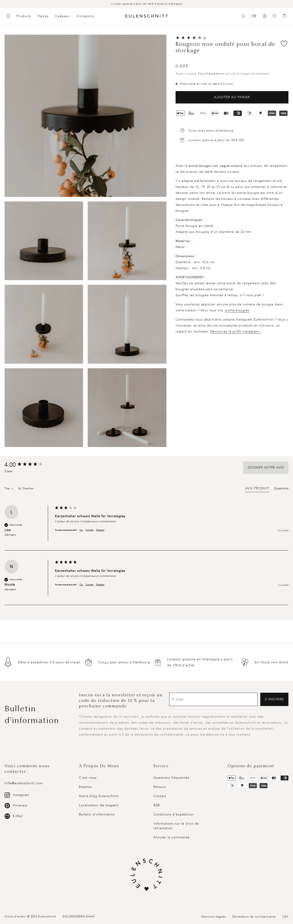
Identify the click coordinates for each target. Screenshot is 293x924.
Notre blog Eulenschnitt (99, 796)
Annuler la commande (171, 837)
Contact (159, 796)
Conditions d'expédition (173, 814)
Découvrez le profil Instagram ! (235, 331)
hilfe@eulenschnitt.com (24, 783)
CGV (285, 916)
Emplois (85, 787)
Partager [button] (100, 530)
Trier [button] (8, 488)
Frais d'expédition (211, 73)
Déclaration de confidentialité (254, 916)
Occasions (85, 16)
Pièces (43, 16)
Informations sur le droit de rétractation (176, 826)
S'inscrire (274, 699)
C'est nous (88, 778)
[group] (29, 465)
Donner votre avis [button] (266, 467)
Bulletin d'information (97, 814)
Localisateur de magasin (99, 805)
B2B (156, 805)
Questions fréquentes (171, 778)
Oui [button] (81, 530)
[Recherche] (243, 16)
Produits (23, 16)
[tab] (257, 489)
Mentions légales (213, 916)
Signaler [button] (89, 530)
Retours (159, 787)
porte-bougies (237, 310)
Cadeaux (62, 16)
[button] (243, 16)
